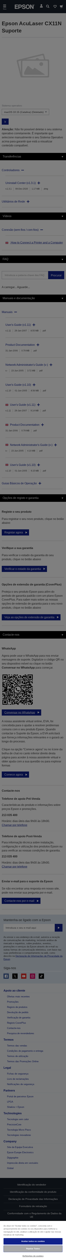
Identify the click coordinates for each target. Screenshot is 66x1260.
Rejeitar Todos (33, 1249)
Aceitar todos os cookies (33, 1241)
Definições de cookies (33, 1256)
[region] (33, 1240)
